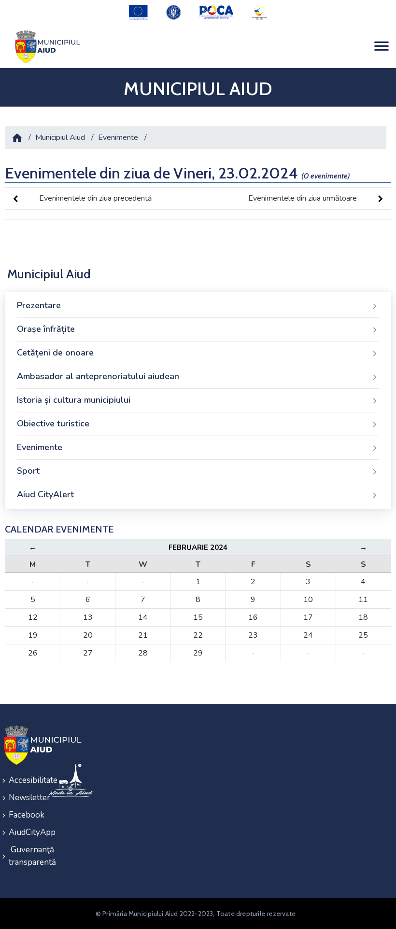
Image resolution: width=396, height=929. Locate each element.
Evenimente (118, 137)
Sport (28, 471)
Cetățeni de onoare (55, 352)
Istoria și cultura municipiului (73, 400)
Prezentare (39, 305)
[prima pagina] (46, 46)
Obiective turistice (53, 423)
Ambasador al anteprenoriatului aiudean (98, 376)
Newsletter (22, 797)
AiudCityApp (22, 832)
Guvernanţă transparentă (22, 856)
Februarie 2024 (198, 547)
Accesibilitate (22, 780)
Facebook (22, 814)
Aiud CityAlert (45, 494)
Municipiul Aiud (60, 137)
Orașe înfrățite (46, 329)
